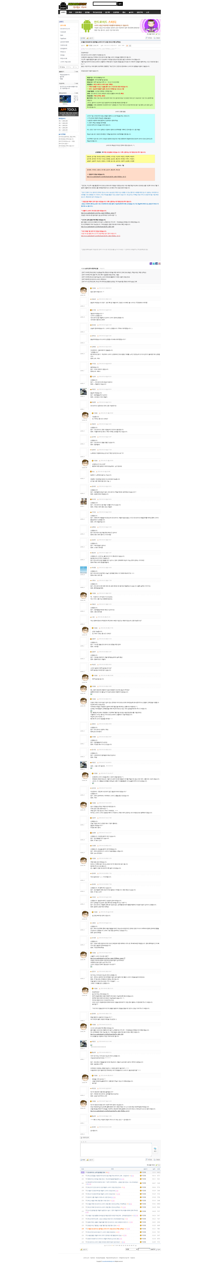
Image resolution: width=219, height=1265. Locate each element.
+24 (117, 1232)
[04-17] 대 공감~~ (64, 143)
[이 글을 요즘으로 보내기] (159, 264)
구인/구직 (61, 83)
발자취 (62, 77)
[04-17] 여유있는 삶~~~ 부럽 (67, 141)
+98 (107, 1172)
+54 (127, 1204)
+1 (116, 1194)
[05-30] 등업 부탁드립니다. (66, 139)
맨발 (61, 79)
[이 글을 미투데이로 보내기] (151, 264)
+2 (132, 1215)
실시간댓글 (62, 134)
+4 (129, 1175)
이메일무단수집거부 (124, 1257)
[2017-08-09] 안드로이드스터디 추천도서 (94, 279)
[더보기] (102, 268)
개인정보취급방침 (100, 1257)
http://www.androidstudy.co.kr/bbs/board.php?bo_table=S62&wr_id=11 (106, 176)
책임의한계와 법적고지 (112, 1257)
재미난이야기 (62, 93)
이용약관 (92, 1257)
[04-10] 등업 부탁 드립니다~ (66, 146)
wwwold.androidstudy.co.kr (108, 1261)
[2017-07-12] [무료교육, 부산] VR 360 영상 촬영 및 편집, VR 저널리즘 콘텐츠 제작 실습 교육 (109, 281)
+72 (121, 1207)
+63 (125, 1228)
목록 (76, 71)
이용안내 (132, 1257)
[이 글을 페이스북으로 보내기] (156, 264)
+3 (110, 1200)
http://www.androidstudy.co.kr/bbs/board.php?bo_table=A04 (97, 226)
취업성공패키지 (65, 74)
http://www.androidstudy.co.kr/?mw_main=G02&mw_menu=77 (99, 48)
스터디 (63, 12)
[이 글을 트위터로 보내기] (154, 264)
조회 (158, 1169)
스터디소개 (86, 1257)
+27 (122, 1187)
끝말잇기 (61, 71)
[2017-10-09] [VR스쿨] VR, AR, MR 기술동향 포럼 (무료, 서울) (100, 275)
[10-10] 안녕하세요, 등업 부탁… (68, 136)
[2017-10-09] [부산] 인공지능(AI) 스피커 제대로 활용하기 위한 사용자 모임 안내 (106, 277)
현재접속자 (62, 118)
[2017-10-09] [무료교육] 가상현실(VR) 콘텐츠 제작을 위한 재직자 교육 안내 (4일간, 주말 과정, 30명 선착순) (114, 272)
